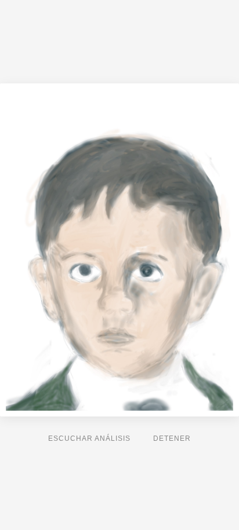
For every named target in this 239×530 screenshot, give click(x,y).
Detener (172, 438)
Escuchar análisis (89, 438)
